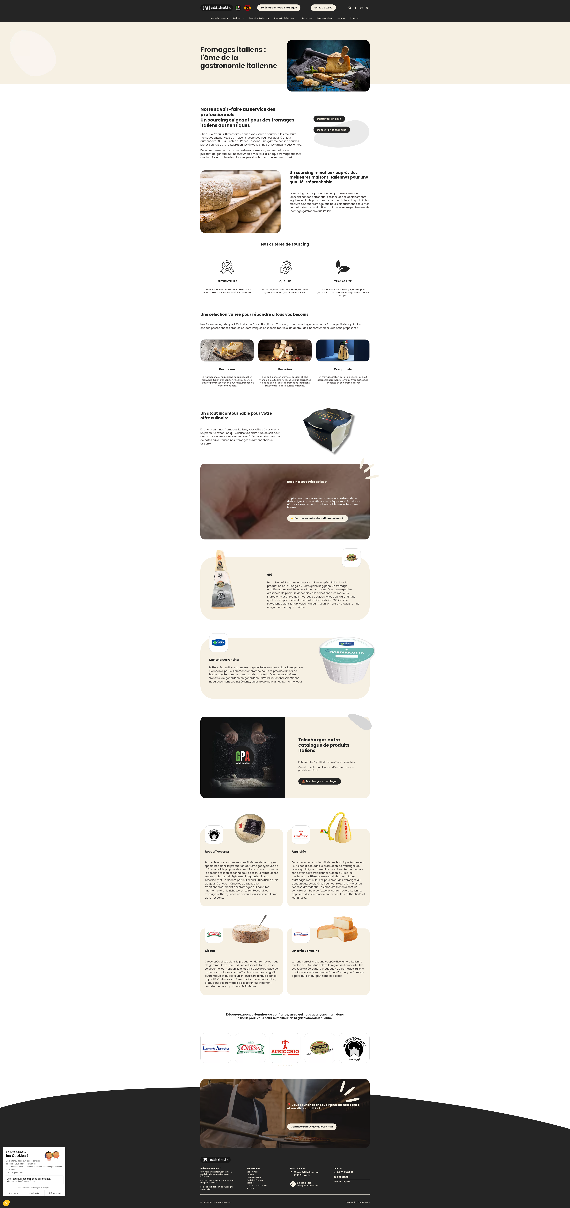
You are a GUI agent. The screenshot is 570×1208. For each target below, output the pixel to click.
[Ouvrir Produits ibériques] (296, 18)
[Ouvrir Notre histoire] (227, 18)
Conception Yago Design (358, 1202)
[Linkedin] (367, 7)
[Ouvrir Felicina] (243, 18)
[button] (278, 1065)
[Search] (349, 7)
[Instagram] (361, 7)
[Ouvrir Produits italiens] (268, 18)
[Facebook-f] (355, 7)
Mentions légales (342, 1181)
